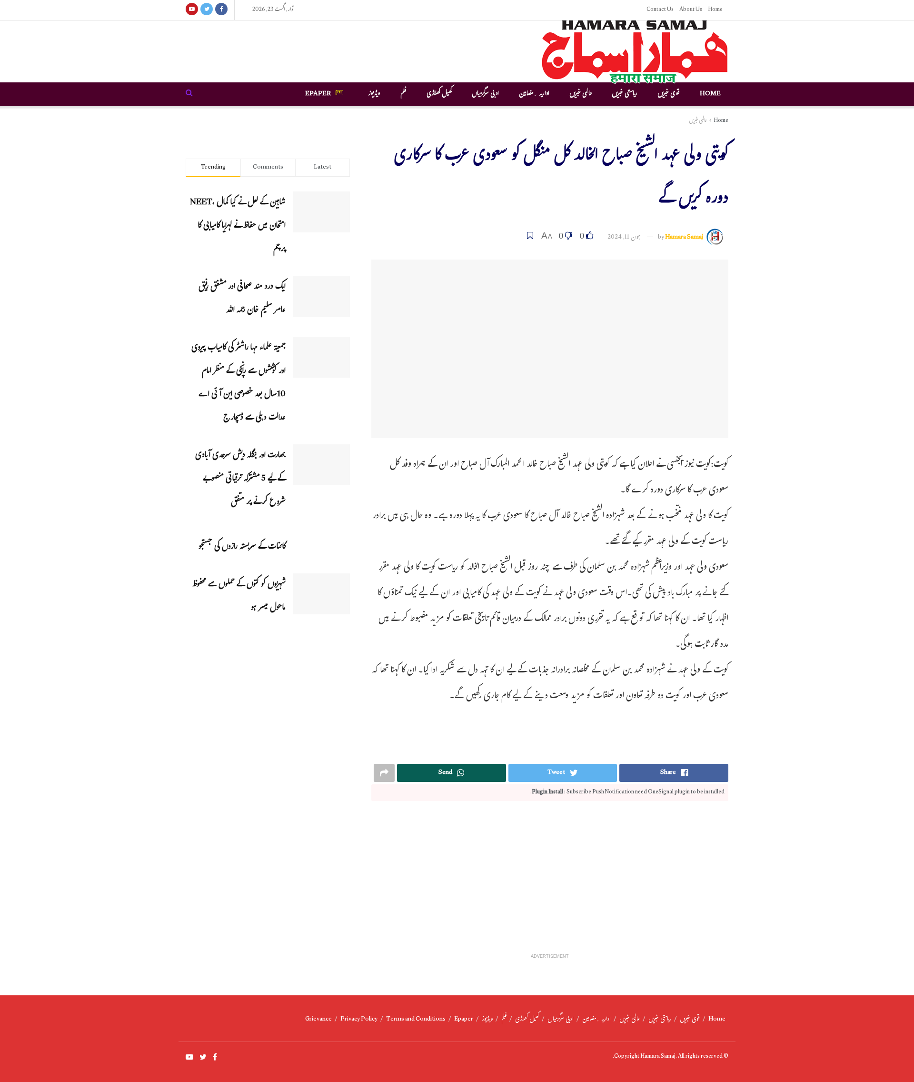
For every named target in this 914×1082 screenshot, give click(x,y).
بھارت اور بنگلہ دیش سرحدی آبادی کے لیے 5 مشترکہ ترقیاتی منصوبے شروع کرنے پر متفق (240, 479)
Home (715, 10)
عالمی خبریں (580, 94)
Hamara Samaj (684, 237)
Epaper (318, 94)
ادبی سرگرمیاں (485, 94)
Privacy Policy (359, 1019)
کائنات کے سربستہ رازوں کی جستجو (242, 547)
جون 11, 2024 (624, 237)
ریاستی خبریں (624, 94)
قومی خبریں (668, 94)
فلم (403, 94)
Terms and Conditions (416, 1019)
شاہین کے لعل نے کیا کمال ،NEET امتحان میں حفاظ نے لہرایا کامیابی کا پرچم (238, 226)
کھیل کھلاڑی (439, 94)
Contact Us (660, 10)
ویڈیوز (374, 94)
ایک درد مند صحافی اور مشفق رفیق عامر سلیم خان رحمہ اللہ (242, 299)
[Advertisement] (549, 882)
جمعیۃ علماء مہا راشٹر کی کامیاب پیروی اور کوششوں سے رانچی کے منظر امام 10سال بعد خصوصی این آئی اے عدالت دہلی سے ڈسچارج (238, 383)
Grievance (318, 1019)
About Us (690, 10)
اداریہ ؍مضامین (534, 94)
